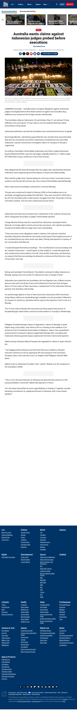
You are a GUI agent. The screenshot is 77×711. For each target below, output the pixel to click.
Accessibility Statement (15, 694)
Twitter (23, 53)
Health (23, 602)
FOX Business (64, 602)
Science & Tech (8, 628)
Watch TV (70, 4)
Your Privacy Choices (37, 692)
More (45, 4)
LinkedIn (38, 686)
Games (24, 628)
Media (4, 554)
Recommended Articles (28, 11)
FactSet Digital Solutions (24, 701)
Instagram (27, 686)
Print (34, 53)
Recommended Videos (9, 11)
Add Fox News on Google (50, 53)
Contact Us (64, 692)
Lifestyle (5, 602)
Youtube (31, 686)
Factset (65, 699)
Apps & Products (8, 657)
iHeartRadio (56, 686)
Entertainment (27, 554)
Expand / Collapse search (57, 4)
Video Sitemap (36, 694)
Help (59, 692)
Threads (27, 53)
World (29, 4)
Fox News (5, 4)
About (61, 628)
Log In (62, 4)
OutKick (62, 554)
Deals (42, 602)
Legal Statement (36, 701)
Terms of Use (12, 692)
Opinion (38, 4)
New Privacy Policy (22, 692)
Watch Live (44, 628)
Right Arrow (73, 20)
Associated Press (39, 46)
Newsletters (49, 686)
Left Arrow (3, 20)
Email (38, 53)
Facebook (20, 53)
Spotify (52, 686)
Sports (43, 554)
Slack (42, 686)
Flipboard (31, 53)
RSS (45, 686)
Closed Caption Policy (51, 692)
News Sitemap (27, 694)
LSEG (64, 701)
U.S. (12, 4)
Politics (20, 4)
